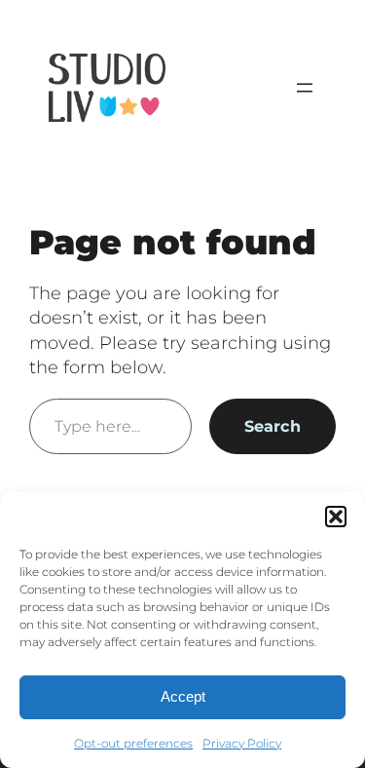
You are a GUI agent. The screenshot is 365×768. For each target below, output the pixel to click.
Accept (183, 696)
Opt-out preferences (133, 743)
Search (272, 426)
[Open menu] (304, 87)
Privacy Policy (241, 743)
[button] (336, 516)
